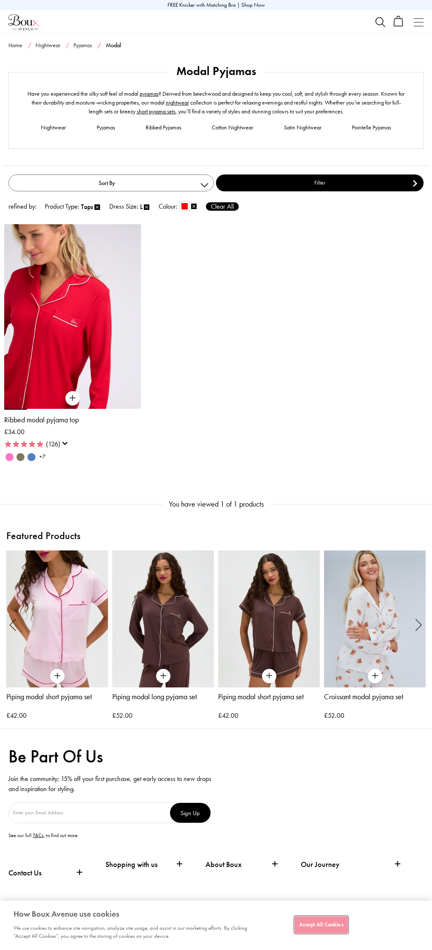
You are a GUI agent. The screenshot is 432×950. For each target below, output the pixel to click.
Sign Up (190, 812)
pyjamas (149, 93)
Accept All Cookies (321, 924)
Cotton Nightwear (232, 127)
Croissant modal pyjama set (363, 696)
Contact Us (24, 873)
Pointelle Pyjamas (371, 127)
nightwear (177, 102)
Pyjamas (82, 45)
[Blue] (31, 457)
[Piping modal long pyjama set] (163, 618)
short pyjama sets (156, 111)
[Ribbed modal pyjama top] (72, 398)
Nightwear (47, 45)
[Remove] (97, 207)
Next (419, 624)
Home (15, 45)
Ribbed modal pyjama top (41, 420)
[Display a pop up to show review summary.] (67, 446)
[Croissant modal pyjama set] (375, 618)
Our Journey (320, 864)
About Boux (223, 864)
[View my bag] (398, 24)
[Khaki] (20, 457)
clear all (222, 206)
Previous (13, 624)
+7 (42, 456)
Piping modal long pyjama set (154, 696)
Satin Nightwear (302, 127)
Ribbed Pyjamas (163, 127)
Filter (319, 182)
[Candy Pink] (9, 457)
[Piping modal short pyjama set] (57, 618)
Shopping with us (131, 864)
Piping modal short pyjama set (49, 696)
